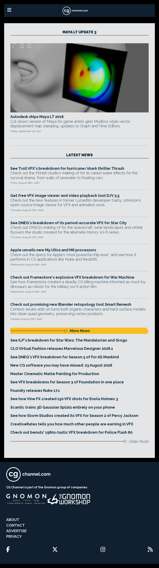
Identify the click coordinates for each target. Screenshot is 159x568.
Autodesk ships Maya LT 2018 (37, 116)
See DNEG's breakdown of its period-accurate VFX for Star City (68, 223)
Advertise (16, 531)
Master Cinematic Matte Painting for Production (54, 374)
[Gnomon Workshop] (68, 499)
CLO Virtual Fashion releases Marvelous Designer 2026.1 (61, 348)
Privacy (14, 536)
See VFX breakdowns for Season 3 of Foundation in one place (67, 382)
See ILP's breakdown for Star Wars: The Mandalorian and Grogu (68, 340)
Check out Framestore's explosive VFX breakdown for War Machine (72, 277)
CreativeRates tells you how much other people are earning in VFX (71, 424)
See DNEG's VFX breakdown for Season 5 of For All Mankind (64, 357)
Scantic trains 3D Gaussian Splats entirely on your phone (62, 407)
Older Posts (139, 441)
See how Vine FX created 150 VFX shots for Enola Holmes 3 (64, 399)
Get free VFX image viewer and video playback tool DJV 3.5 (64, 195)
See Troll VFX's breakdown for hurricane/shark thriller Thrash (67, 168)
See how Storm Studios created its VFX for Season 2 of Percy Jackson (74, 415)
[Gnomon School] (26, 499)
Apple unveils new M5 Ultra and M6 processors (53, 250)
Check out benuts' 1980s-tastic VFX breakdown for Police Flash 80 (71, 432)
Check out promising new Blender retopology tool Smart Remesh (70, 304)
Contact (15, 525)
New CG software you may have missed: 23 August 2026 (61, 365)
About (12, 519)
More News (79, 331)
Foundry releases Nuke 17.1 (35, 390)
